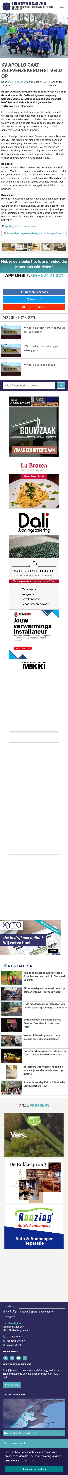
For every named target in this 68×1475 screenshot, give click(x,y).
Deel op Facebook (36, 291)
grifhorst (18, 226)
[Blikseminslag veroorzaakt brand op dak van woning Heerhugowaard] (11, 993)
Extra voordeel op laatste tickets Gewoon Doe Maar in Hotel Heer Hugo (42, 1023)
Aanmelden (12, 1385)
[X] (12, 1358)
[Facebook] (6, 1358)
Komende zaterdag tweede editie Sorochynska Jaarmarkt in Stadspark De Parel (44, 976)
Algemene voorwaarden (15, 1443)
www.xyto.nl (14, 1345)
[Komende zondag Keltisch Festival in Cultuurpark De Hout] (11, 1087)
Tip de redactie (36, 307)
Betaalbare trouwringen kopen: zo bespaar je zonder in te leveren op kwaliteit (43, 1070)
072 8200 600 (15, 1336)
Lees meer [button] (27, 1460)
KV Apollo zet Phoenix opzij (39, 364)
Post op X (36, 299)
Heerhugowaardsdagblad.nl (29, 3)
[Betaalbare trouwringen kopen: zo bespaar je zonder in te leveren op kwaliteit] (11, 1072)
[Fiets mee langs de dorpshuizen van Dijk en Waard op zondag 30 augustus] (11, 1009)
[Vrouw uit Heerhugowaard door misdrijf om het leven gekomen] (11, 1041)
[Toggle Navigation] (61, 6)
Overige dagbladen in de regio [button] (20, 1433)
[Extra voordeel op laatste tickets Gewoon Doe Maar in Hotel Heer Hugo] (11, 1025)
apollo (8, 226)
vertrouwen (30, 226)
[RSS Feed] (25, 1358)
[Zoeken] (61, 385)
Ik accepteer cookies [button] (34, 1469)
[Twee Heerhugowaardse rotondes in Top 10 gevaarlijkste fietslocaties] (11, 1056)
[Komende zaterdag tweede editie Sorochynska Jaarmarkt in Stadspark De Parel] (11, 978)
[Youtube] (19, 1358)
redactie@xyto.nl (16, 1340)
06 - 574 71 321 (47, 275)
